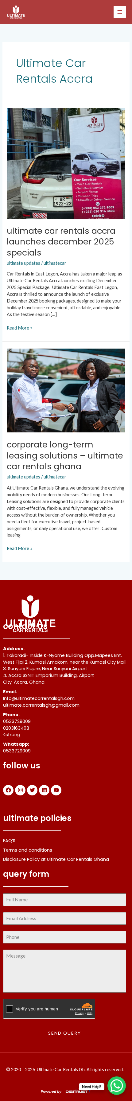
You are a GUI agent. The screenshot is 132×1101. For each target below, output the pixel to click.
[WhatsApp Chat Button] (116, 1085)
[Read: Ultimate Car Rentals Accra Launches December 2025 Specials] (66, 162)
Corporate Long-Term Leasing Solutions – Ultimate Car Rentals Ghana (65, 455)
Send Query (64, 1033)
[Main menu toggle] (120, 12)
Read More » (19, 327)
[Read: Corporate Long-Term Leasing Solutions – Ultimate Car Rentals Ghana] (66, 389)
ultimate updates (23, 263)
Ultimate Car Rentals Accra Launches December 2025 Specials (61, 242)
